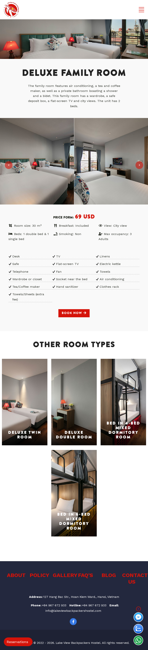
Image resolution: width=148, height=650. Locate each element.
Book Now (72, 313)
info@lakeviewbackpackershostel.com (73, 611)
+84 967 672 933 (54, 605)
